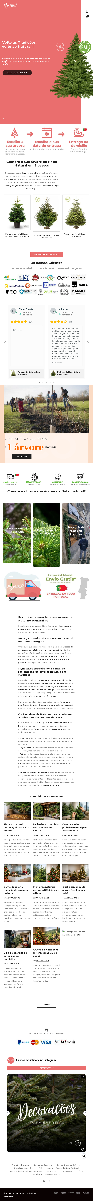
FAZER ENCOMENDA (16, 73)
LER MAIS (46, 1005)
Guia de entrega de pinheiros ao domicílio (15, 956)
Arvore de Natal (62, 638)
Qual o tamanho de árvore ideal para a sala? (73, 890)
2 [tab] (43, 382)
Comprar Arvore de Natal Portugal (63, 1168)
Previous (5, 341)
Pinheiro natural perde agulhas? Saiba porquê (17, 827)
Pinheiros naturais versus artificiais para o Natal (46, 890)
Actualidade (13, 835)
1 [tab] (39, 382)
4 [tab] (50, 382)
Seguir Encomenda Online (69, 1165)
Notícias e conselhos (24, 1168)
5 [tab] (54, 382)
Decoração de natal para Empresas (76, 531)
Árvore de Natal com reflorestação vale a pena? (45, 952)
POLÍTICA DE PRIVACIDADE (46, 1174)
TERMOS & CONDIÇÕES (72, 1171)
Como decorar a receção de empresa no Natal (16, 890)
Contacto (51, 1171)
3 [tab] (46, 382)
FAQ (41, 1168)
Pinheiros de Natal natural (40, 714)
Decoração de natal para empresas (26, 1171)
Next (88, 341)
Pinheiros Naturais (20, 1165)
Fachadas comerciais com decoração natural (46, 827)
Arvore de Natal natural (64, 491)
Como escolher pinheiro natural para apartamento (75, 827)
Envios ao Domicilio (43, 1165)
